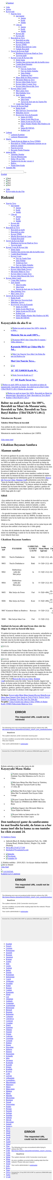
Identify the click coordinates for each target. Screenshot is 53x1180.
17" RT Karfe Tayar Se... (23, 380)
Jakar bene (25, 99)
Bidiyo (13, 163)
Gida (8, 7)
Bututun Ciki (21, 480)
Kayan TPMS (21, 44)
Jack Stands (20, 95)
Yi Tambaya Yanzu (8, 837)
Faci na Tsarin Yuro (28, 69)
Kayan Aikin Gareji (18, 88)
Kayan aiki (20, 33)
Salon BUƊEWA (27, 128)
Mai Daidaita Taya (23, 93)
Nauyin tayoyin (17, 148)
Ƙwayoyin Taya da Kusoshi (27, 115)
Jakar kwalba (26, 97)
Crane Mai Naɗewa (23, 104)
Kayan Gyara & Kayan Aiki (22, 58)
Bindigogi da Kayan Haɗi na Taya (29, 53)
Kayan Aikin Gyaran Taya (26, 84)
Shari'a (8, 139)
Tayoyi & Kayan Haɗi (19, 106)
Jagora (8, 9)
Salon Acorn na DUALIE (31, 121)
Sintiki (23, 22)
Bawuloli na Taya (18, 38)
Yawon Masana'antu (19, 157)
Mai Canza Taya (22, 91)
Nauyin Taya (16, 14)
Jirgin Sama (20, 60)
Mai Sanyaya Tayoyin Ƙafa (26, 110)
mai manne (20, 16)
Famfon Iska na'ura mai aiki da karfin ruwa (32, 62)
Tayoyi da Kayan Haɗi (20, 51)
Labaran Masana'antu (19, 137)
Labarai (9, 132)
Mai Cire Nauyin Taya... (23, 361)
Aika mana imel (7, 440)
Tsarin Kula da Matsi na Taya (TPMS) (26, 141)
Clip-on (19, 25)
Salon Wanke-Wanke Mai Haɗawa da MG (32, 315)
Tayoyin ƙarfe (21, 55)
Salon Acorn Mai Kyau (30, 119)
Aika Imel (5, 867)
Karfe (23, 20)
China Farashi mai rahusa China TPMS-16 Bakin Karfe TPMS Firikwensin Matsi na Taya (24, 703)
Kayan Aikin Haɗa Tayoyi (26, 82)
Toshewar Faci (26, 75)
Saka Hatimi (25, 73)
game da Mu (11, 152)
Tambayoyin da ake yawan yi (22, 161)
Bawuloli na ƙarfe (23, 42)
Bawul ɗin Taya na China (23, 679)
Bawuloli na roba (22, 40)
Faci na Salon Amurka (29, 71)
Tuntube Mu (11, 168)
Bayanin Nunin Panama (20, 150)
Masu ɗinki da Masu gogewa (27, 77)
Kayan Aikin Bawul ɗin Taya (27, 86)
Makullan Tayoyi (22, 113)
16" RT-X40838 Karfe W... (24, 370)
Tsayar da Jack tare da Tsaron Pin (34, 102)
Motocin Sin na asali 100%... (25, 335)
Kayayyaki (10, 12)
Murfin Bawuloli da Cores (26, 47)
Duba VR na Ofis (18, 159)
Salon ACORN (27, 117)
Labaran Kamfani (18, 135)
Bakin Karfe (20, 108)
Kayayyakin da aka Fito (15, 191)
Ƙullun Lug (25, 130)
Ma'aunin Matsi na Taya (25, 80)
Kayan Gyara (21, 66)
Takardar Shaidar (17, 154)
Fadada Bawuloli (22, 49)
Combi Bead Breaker (24, 64)
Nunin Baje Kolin (18, 165)
